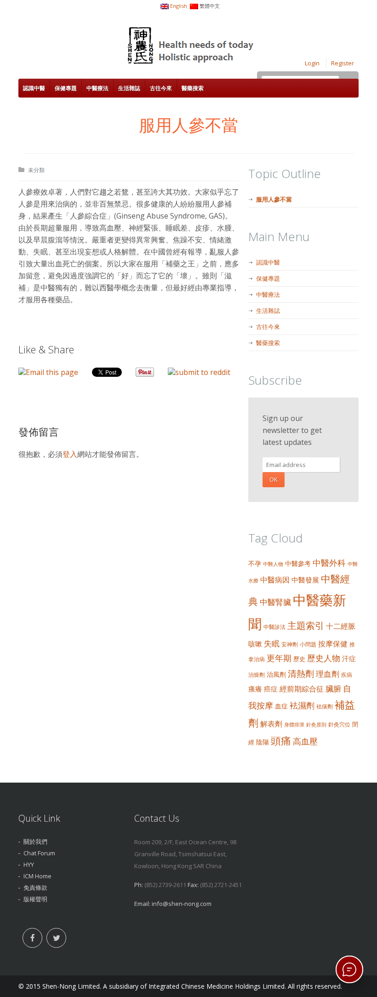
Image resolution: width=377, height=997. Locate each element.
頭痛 (281, 740)
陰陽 (262, 742)
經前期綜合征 (302, 689)
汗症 (349, 658)
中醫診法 (274, 626)
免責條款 (35, 887)
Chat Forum (39, 853)
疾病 (346, 675)
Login (312, 63)
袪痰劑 (324, 706)
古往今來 (161, 88)
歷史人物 (323, 657)
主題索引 (305, 625)
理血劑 (327, 673)
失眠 (272, 643)
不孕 (254, 563)
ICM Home (37, 876)
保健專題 (66, 88)
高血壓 (305, 741)
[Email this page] (48, 372)
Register (342, 63)
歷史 (299, 659)
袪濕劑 (302, 705)
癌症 (271, 688)
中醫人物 (273, 564)
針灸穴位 (339, 724)
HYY (28, 864)
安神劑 (289, 644)
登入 (70, 454)
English (178, 5)
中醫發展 (305, 579)
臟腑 (333, 688)
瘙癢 (255, 688)
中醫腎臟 (275, 602)
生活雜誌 (129, 88)
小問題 (308, 644)
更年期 (279, 657)
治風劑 (276, 674)
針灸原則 (316, 724)
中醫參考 (298, 563)
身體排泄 (294, 724)
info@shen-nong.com (181, 903)
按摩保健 (333, 644)
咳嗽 (255, 643)
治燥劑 (256, 674)
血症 (281, 706)
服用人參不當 (274, 199)
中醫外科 (329, 562)
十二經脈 (340, 626)
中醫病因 (275, 580)
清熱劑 (301, 673)
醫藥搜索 (193, 88)
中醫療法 (97, 88)
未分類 (36, 170)
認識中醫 (34, 88)
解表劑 (271, 724)
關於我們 (35, 841)
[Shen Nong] (191, 47)
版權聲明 (35, 899)
